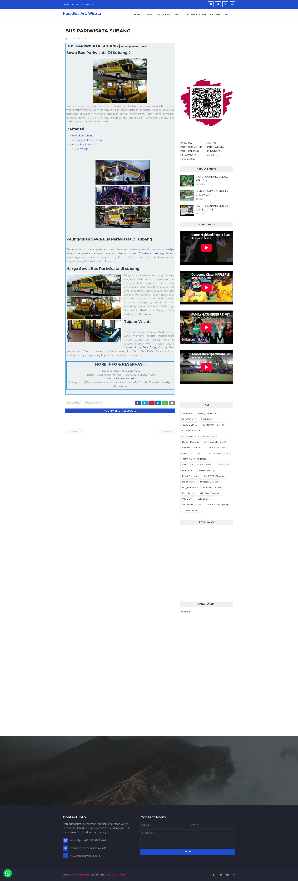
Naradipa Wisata (76, 38)
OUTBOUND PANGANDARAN (197, 464)
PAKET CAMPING (189, 151)
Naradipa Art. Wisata (82, 13)
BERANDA (186, 143)
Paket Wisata (93, 403)
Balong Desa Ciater (207, 413)
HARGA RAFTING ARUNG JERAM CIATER (212, 193)
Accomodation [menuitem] (196, 14)
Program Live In (190, 487)
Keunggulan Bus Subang (87, 140)
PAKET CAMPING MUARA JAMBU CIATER (212, 208)
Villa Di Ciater (204, 499)
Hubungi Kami (188, 159)
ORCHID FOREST (191, 447)
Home (66, 4)
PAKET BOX (188, 470)
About (75, 4)
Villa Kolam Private (191, 504)
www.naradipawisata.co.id (120, 378)
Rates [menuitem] (148, 14)
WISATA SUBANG (191, 510)
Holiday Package (190, 442)
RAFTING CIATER (212, 487)
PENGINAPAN (214, 151)
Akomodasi (187, 413)
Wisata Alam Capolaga (217, 504)
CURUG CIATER (190, 425)
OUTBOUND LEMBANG (194, 459)
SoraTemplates (81, 874)
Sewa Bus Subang (82, 135)
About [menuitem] (229, 14)
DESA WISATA (188, 155)
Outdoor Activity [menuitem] (168, 14)
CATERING (206, 419)
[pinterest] (232, 4)
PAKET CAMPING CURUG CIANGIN (212, 178)
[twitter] (218, 4)
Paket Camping (207, 470)
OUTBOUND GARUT (192, 453)
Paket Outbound (190, 476)
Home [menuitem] (136, 14)
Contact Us (87, 4)
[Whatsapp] (7, 873)
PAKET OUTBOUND (191, 147)
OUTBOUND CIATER (215, 447)
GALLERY (212, 143)
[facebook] (210, 4)
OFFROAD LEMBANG (214, 442)
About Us (212, 155)
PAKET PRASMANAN (214, 476)
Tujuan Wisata (80, 149)
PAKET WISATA (215, 147)
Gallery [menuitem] (215, 14)
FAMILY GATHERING (213, 425)
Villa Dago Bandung (210, 493)
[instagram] (225, 4)
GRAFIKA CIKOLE (191, 430)
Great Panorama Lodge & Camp (198, 436)
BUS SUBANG (73, 403)
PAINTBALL (223, 464)
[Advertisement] (206, 49)
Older (166, 431)
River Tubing (188, 493)
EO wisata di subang (151, 253)
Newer (74, 431)
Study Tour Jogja (145, 347)
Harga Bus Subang (83, 144)
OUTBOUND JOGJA (218, 453)
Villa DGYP (187, 499)
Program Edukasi (209, 481)
